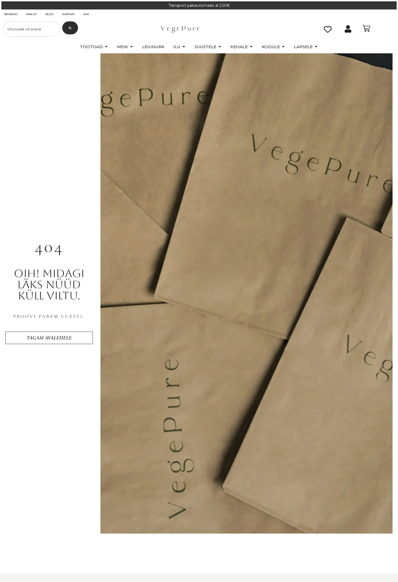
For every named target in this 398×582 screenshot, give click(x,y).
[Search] (70, 27)
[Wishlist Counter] (328, 29)
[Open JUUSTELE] (220, 47)
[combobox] (31, 29)
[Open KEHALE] (251, 47)
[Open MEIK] (131, 47)
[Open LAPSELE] (316, 47)
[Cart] (366, 28)
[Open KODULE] (283, 47)
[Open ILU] (184, 47)
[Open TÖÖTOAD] (106, 47)
